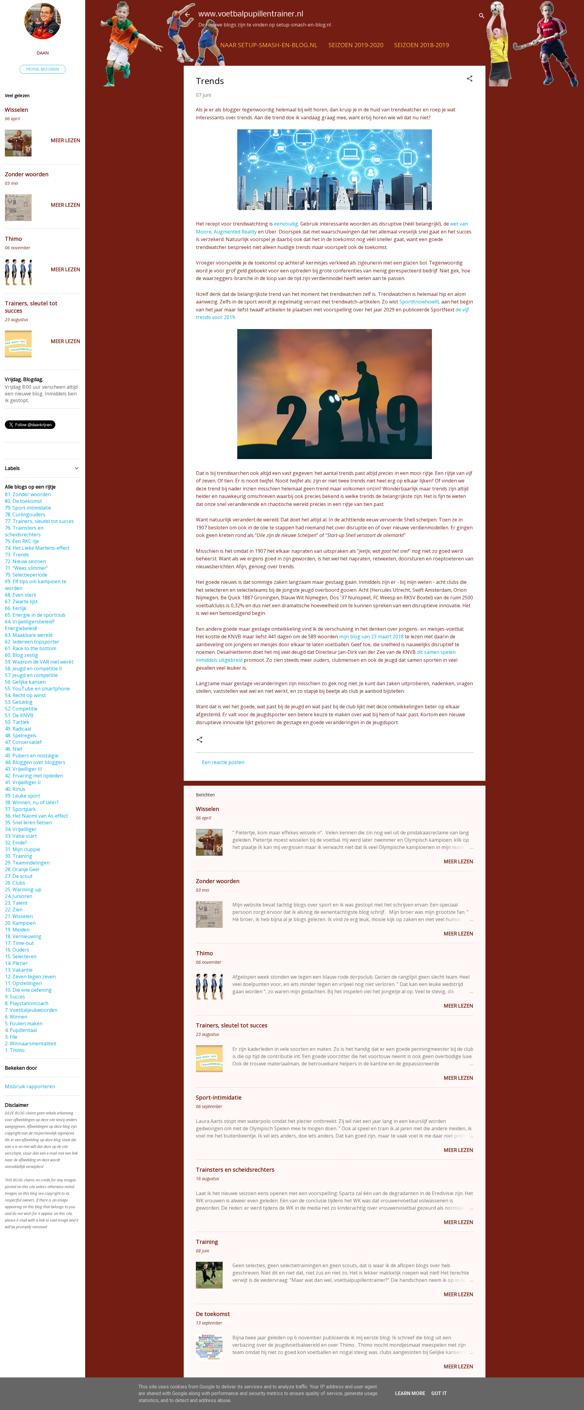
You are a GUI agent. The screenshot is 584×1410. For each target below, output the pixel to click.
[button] (469, 79)
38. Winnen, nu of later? (32, 802)
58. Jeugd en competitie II (33, 668)
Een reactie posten (223, 762)
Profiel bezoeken (42, 69)
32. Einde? (16, 842)
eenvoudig (286, 223)
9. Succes (15, 996)
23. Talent (16, 903)
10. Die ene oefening (28, 990)
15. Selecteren (20, 956)
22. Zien (14, 909)
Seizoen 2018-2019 (421, 45)
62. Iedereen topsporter (32, 641)
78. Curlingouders (25, 514)
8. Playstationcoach (26, 1003)
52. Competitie (21, 708)
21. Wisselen (19, 916)
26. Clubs (15, 882)
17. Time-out (19, 943)
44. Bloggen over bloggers (35, 762)
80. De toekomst (23, 501)
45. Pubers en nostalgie (31, 755)
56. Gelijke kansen (25, 682)
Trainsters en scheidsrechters (235, 1169)
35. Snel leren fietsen (28, 822)
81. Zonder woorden (28, 494)
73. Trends (17, 554)
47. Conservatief (23, 742)
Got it (439, 1393)
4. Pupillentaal (21, 1030)
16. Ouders (17, 949)
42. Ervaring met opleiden (34, 775)
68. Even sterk (20, 594)
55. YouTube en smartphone (37, 688)
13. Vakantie (19, 969)
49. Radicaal (18, 728)
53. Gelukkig (19, 702)
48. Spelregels (20, 735)
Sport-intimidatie (219, 1097)
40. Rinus (15, 789)
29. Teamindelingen (27, 862)
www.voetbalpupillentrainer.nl (250, 14)
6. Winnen (16, 1016)
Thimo (204, 953)
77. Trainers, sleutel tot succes (39, 521)
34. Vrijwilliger (20, 829)
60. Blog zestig (21, 655)
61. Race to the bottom (30, 648)
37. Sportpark (20, 809)
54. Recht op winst (25, 695)
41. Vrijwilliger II (23, 782)
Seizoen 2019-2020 (355, 45)
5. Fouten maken (24, 1023)
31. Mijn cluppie (22, 849)
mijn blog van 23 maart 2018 (371, 636)
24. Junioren (18, 896)
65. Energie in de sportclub (35, 615)
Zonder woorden (217, 881)
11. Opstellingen (23, 983)
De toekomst (213, 1313)
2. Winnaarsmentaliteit (30, 1043)
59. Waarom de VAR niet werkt (39, 661)
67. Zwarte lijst (21, 601)
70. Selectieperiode (26, 574)
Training (207, 1241)
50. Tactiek (17, 722)
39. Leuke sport (22, 795)
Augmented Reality (235, 231)
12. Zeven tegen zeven (30, 976)
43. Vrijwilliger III (23, 769)
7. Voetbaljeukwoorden (31, 1010)
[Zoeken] (481, 16)
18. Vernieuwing (23, 936)
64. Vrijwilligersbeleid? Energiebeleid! (30, 625)
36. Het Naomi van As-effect (36, 815)
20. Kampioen (20, 923)
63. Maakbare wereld (28, 635)
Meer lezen (458, 861)
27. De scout (19, 876)
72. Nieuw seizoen (25, 561)
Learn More (410, 1393)
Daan (42, 53)
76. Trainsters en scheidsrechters (24, 531)
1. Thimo (15, 1050)
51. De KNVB (19, 715)
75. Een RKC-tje (22, 541)
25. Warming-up (23, 889)
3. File (11, 1036)
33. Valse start (21, 836)
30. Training (18, 856)
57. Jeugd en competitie (31, 675)
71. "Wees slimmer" (26, 568)
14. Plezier (16, 963)
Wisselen (207, 808)
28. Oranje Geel (22, 869)
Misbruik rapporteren (30, 1086)
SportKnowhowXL (420, 301)
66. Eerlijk (15, 608)
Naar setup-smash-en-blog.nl (269, 45)
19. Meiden (17, 929)
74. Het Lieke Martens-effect (37, 548)
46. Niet (13, 748)
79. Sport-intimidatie (28, 507)
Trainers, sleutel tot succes (231, 1025)
